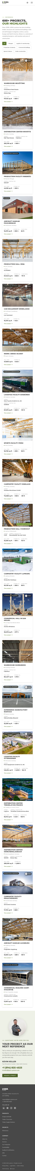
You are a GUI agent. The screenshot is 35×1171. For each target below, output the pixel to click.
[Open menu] (31, 2)
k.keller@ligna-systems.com (10, 1070)
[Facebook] (15, 1108)
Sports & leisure (8, 51)
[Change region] (28, 2)
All (4, 43)
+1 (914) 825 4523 (12, 1067)
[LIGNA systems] (5, 2)
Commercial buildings (24, 47)
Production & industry (9, 47)
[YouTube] (7, 1108)
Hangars (10, 43)
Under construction (20, 51)
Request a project (10, 1075)
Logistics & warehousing (22, 43)
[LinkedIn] (3, 1108)
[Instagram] (11, 1108)
